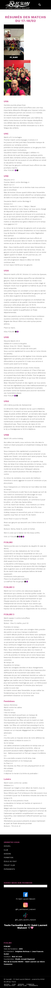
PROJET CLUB (9, 865)
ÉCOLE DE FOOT (10, 861)
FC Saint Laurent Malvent (21, 979)
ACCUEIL (7, 846)
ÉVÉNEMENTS (9, 869)
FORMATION (8, 857)
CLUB (6, 850)
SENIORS (7, 854)
